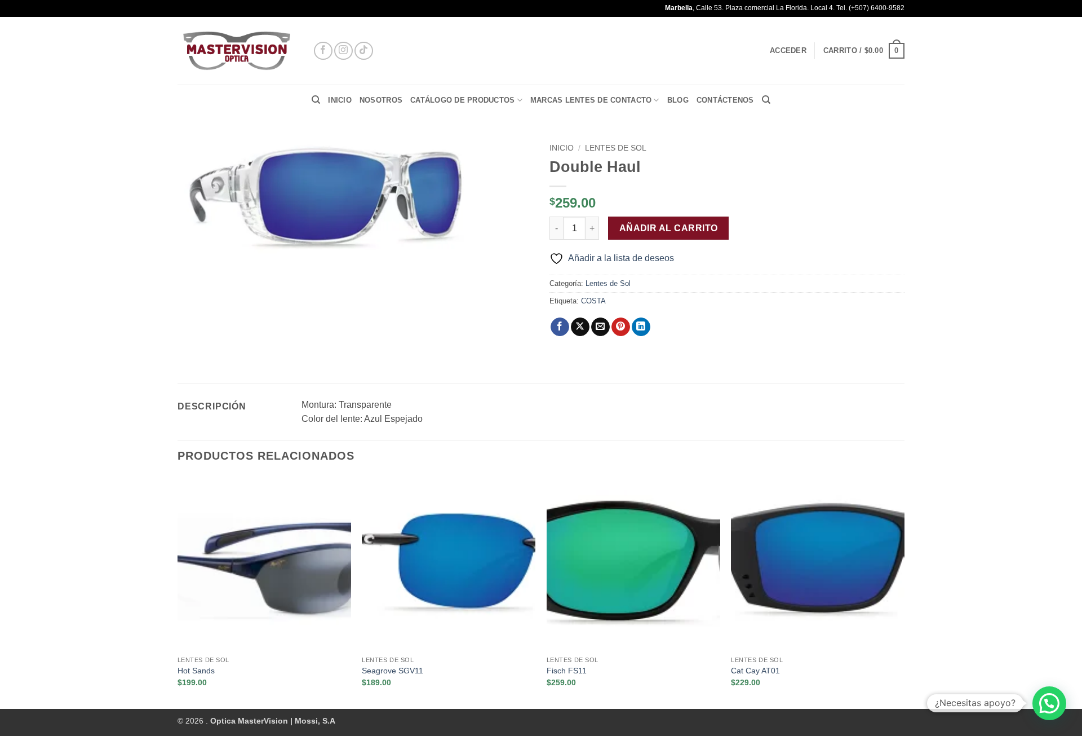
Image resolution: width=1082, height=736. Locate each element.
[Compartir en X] (580, 327)
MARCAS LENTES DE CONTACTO (590, 100)
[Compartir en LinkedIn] (641, 327)
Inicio (340, 100)
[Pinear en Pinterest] (620, 327)
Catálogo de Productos (462, 100)
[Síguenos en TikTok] (363, 51)
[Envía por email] (600, 327)
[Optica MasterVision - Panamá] (237, 51)
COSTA (593, 301)
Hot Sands (196, 670)
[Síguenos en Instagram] (343, 51)
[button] (788, 50)
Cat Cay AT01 (755, 670)
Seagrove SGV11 (392, 670)
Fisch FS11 (567, 670)
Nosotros (381, 100)
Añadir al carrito (668, 228)
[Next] (903, 591)
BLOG (678, 100)
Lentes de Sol (615, 148)
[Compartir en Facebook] (560, 327)
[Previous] (178, 591)
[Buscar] (316, 100)
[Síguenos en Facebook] (323, 51)
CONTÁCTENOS (725, 100)
